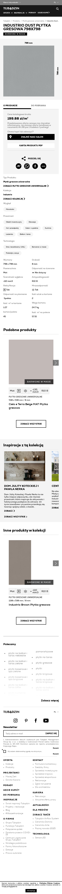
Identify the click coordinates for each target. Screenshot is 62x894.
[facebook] (35, 166)
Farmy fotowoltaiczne (16, 846)
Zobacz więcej (50, 700)
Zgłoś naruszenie (43, 784)
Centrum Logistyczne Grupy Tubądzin (16, 839)
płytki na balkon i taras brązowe (45, 681)
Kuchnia (48, 228)
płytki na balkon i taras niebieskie (17, 654)
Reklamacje (40, 781)
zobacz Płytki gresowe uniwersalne (24, 186)
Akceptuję (31, 891)
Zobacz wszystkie (31, 424)
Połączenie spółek (14, 829)
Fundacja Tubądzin (15, 826)
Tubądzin (6, 21)
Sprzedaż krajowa (44, 774)
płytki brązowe (44, 674)
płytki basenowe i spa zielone (18, 670)
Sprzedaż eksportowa (45, 777)
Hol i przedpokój (12, 228)
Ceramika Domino (43, 822)
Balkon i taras (25, 234)
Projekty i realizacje (15, 807)
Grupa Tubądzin (13, 823)
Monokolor (10, 209)
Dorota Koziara (13, 780)
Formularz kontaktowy (46, 764)
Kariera (38, 793)
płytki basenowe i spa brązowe (18, 678)
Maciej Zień (11, 777)
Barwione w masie (39, 247)
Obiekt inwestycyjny (14, 222)
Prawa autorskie (13, 853)
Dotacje (9, 850)
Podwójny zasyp (12, 253)
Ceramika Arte (42, 825)
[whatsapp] (27, 166)
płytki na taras (44, 657)
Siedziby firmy (42, 767)
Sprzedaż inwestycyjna (46, 771)
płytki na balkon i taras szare (45, 689)
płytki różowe (43, 695)
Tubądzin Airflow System (47, 819)
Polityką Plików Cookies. (50, 883)
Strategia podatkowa (16, 843)
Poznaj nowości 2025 (45, 828)
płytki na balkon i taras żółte (17, 686)
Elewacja (32, 222)
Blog (8, 810)
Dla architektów (42, 787)
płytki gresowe (44, 663)
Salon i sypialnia (31, 228)
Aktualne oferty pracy (45, 800)
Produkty (16, 21)
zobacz (8, 511)
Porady (32, 13)
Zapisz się (51, 733)
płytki (39, 668)
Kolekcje (9, 764)
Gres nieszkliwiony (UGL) (15, 247)
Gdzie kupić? (44, 13)
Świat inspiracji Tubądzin (18, 803)
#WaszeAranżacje (14, 813)
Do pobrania (11, 795)
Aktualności (41, 805)
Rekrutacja (40, 796)
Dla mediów (40, 810)
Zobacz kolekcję (13, 199)
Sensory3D (40, 838)
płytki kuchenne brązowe (16, 694)
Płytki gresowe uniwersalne (33, 21)
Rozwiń (56, 748)
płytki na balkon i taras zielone (17, 662)
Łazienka (9, 234)
